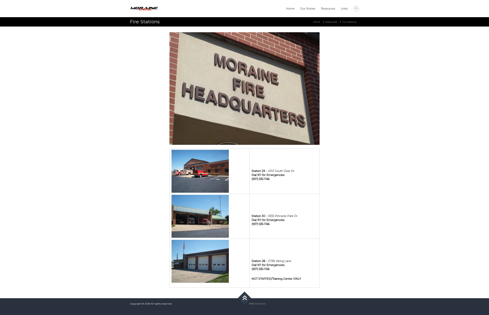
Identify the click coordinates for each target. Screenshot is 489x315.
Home (290, 8)
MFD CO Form (257, 303)
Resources (328, 8)
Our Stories (307, 8)
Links (344, 8)
